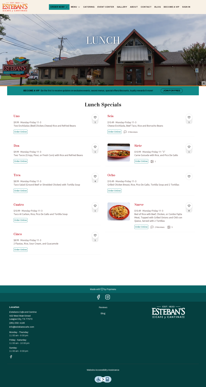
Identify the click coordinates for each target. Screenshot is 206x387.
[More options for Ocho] (189, 176)
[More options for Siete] (189, 147)
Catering (89, 7)
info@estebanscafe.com (21, 327)
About (134, 7)
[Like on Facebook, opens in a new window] (98, 298)
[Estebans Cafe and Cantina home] (14, 7)
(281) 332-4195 (17, 323)
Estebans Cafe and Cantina (168, 312)
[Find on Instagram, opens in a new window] (107, 298)
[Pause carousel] (204, 83)
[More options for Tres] (95, 176)
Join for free (171, 90)
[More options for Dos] (95, 147)
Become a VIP (171, 7)
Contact (146, 7)
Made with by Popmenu (59, 289)
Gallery (122, 7)
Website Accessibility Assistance (103, 370)
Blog (157, 7)
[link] (20, 132)
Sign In (186, 7)
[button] (59, 7)
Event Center (105, 7)
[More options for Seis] (189, 117)
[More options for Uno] (95, 117)
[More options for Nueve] (189, 205)
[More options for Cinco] (95, 235)
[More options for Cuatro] (95, 205)
